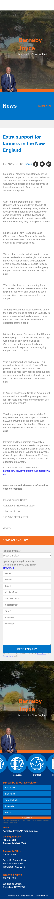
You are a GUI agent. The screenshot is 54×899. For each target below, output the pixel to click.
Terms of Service (8, 656)
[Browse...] (8, 568)
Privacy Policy (41, 654)
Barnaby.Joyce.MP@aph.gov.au (20, 831)
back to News (44, 106)
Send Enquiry (27, 649)
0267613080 (9, 854)
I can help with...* (12, 551)
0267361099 (9, 878)
